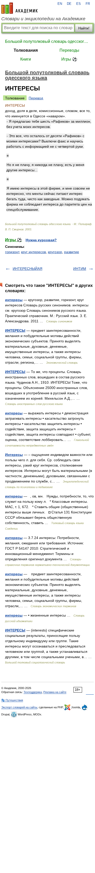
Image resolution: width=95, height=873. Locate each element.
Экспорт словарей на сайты (19, 707)
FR (88, 4)
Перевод (36, 98)
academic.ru (19, 8)
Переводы (69, 50)
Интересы (14, 455)
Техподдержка (33, 692)
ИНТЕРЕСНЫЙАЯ (27, 269)
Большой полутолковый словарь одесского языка (47, 41)
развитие (71, 252)
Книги (25, 59)
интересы (14, 300)
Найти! (83, 28)
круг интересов (33, 252)
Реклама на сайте (54, 692)
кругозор (55, 252)
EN (60, 4)
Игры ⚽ (69, 59)
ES (78, 4)
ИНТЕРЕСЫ (15, 330)
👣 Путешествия (12, 700)
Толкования (26, 50)
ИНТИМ (79, 269)
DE (69, 4)
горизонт (12, 252)
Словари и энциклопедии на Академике (43, 18)
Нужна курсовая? (41, 240)
